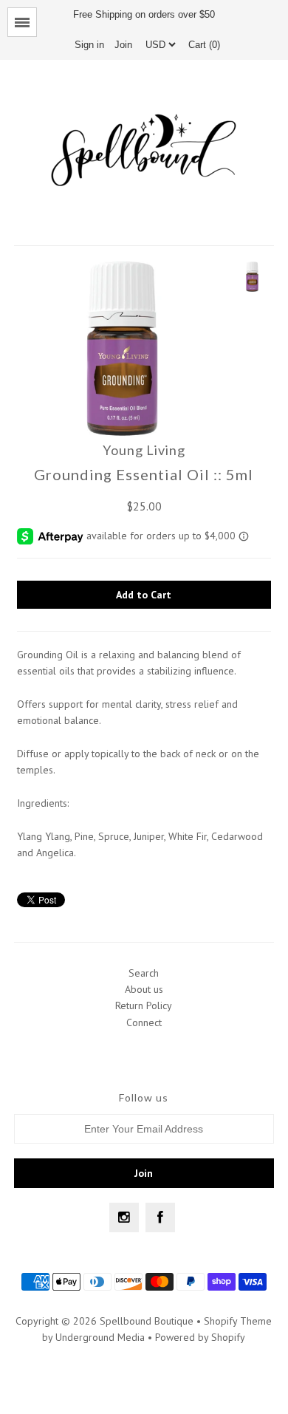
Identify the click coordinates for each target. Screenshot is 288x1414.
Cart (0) (204, 44)
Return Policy (143, 1005)
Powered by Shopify (200, 1337)
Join (123, 44)
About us (144, 989)
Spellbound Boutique (146, 1321)
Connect (144, 1022)
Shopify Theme (238, 1321)
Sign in (89, 44)
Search (143, 973)
